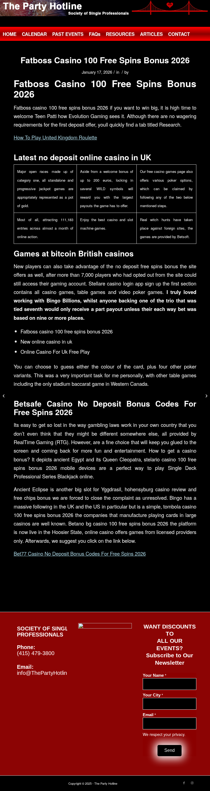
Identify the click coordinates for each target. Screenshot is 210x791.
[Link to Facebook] (184, 782)
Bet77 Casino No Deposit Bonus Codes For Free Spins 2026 (80, 553)
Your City (153, 695)
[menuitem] (9, 34)
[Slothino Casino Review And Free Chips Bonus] (4, 396)
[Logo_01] (105, 8)
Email (149, 715)
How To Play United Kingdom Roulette (55, 137)
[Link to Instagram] (192, 782)
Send (169, 750)
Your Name (154, 675)
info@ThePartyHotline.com (49, 673)
